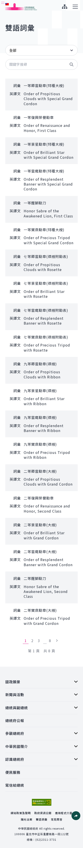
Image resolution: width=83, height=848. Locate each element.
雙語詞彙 (41, 819)
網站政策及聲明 (21, 813)
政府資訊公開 (43, 813)
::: (3, 2)
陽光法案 (26, 819)
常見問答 (56, 819)
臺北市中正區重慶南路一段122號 (47, 834)
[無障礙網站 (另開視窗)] (41, 802)
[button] (71, 64)
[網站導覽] (64, 6)
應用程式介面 (63, 813)
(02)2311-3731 (45, 839)
